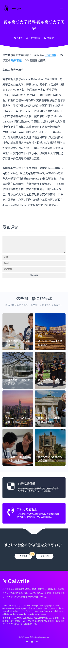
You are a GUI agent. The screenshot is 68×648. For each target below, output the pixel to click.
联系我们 (45, 556)
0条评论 (50, 38)
